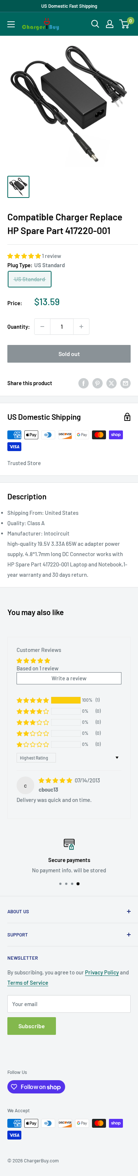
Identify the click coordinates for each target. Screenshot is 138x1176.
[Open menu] (11, 24)
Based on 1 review (38, 668)
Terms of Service (27, 982)
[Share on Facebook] (83, 382)
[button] (24, 255)
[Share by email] (125, 382)
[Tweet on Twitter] (111, 382)
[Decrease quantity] (42, 326)
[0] (124, 24)
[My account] (109, 24)
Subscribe (31, 1025)
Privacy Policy (102, 972)
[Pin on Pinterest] (97, 382)
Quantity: (18, 326)
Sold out (69, 353)
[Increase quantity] (81, 326)
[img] (56, 780)
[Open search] (95, 24)
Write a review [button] (69, 678)
